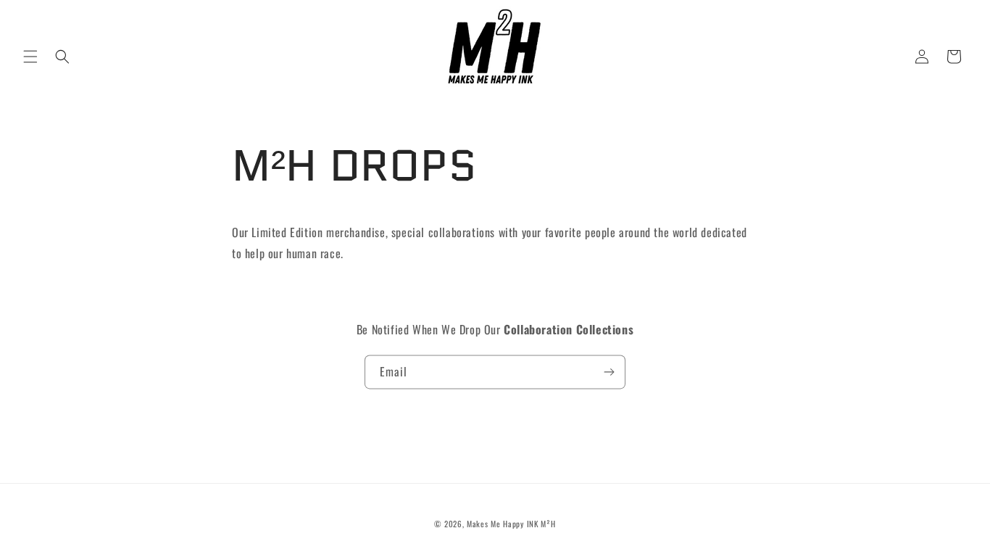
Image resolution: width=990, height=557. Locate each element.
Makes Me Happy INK (502, 523)
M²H (548, 523)
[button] (30, 57)
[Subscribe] (609, 372)
